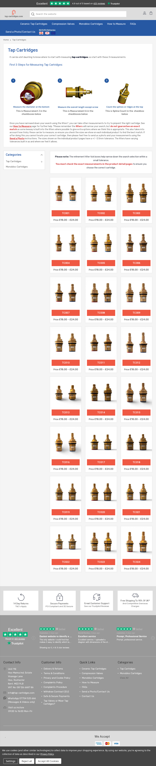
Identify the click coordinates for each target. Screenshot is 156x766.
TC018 (136, 462)
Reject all (27, 761)
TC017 (101, 462)
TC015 (136, 412)
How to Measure (116, 23)
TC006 (136, 263)
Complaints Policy (53, 682)
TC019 (65, 512)
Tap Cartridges (13, 161)
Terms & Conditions (54, 673)
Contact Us (88, 696)
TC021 (136, 512)
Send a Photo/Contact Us (20, 31)
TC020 (101, 512)
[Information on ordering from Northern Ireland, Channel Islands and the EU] (47, 32)
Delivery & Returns (53, 668)
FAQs (133, 23)
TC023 (101, 561)
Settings (10, 761)
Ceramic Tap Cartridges (33, 23)
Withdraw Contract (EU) (56, 691)
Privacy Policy (47, 754)
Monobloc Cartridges (91, 23)
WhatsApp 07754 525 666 (22, 698)
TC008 (101, 312)
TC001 (65, 213)
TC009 (136, 312)
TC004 (65, 263)
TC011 (101, 362)
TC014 (101, 412)
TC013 (65, 412)
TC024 (136, 561)
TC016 (65, 462)
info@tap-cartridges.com (21, 692)
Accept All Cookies (48, 761)
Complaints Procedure (55, 687)
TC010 (65, 362)
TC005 (101, 263)
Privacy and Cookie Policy (57, 678)
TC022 (65, 561)
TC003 (136, 213)
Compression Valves (63, 23)
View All (124, 678)
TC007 (65, 312)
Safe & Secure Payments (57, 696)
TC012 (136, 362)
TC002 (101, 213)
